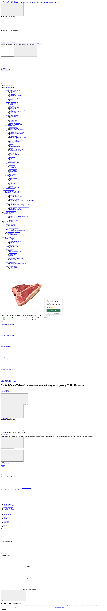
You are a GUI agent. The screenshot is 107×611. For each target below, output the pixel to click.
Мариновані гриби (14, 162)
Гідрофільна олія (13, 242)
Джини (11, 179)
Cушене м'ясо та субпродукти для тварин (19, 216)
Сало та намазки (13, 121)
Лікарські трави (13, 170)
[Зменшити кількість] (12, 442)
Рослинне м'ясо (13, 134)
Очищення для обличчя (15, 241)
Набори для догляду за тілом (16, 257)
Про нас (19, 2)
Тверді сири (12, 91)
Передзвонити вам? (5, 69)
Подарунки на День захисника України (19, 204)
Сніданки (11, 106)
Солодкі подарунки (14, 194)
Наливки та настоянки (15, 180)
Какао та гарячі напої (14, 173)
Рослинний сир (13, 136)
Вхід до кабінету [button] (7, 514)
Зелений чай (12, 166)
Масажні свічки (13, 253)
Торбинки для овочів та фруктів (17, 230)
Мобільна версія (26, 488)
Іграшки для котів (13, 220)
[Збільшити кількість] (12, 456)
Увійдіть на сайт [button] (5, 418)
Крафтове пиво (13, 178)
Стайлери (11, 247)
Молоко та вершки (14, 96)
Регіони (15, 2)
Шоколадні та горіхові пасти (16, 149)
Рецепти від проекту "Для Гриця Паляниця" (43, 2)
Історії (55, 2)
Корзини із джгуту (13, 228)
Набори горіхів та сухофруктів (16, 197)
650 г (4, 434)
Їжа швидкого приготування (16, 113)
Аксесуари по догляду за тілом (17, 258)
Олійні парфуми (13, 268)
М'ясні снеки (12, 119)
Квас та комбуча (13, 174)
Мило (10, 250)
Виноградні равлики (14, 123)
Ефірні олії (12, 157)
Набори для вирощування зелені (17, 129)
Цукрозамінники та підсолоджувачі (18, 110)
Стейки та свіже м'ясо (14, 120)
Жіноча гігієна (13, 259)
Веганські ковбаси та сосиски (16, 132)
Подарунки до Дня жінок (15, 209)
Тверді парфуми (13, 267)
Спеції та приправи (14, 154)
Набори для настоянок (14, 187)
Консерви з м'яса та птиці (15, 124)
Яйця (10, 100)
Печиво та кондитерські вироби (17, 140)
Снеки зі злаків (13, 112)
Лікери (11, 186)
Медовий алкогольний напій (16, 184)
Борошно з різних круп (15, 111)
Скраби (11, 255)
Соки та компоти (13, 171)
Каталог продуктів (5, 2)
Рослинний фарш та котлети (16, 133)
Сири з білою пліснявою (15, 95)
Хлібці (11, 104)
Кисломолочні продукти (15, 98)
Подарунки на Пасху (14, 208)
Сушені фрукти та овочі (15, 128)
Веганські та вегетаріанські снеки (17, 137)
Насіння (11, 148)
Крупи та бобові (13, 108)
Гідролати (11, 243)
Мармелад (11, 142)
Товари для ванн (13, 254)
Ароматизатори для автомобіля (17, 236)
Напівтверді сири (13, 92)
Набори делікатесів (14, 195)
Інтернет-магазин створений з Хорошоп (10, 489)
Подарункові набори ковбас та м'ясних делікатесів (21, 200)
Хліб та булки (12, 103)
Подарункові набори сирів (15, 196)
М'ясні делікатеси (13, 117)
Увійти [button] (2, 432)
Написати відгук (5, 391)
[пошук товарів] (25, 51)
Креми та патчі (13, 245)
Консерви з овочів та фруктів (16, 159)
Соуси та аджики (13, 153)
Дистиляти (12, 183)
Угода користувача (59, 607)
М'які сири (12, 94)
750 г (7, 434)
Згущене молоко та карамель (16, 150)
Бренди (11, 2)
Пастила (11, 144)
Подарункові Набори (8, 190)
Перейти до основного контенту (9, 1)
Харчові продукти (8, 88)
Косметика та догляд (8, 238)
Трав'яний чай (12, 167)
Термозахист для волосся (15, 264)
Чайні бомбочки (13, 169)
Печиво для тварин (14, 217)
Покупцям (23, 2)
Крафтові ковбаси (13, 116)
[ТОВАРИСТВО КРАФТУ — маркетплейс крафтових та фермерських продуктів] (8, 475)
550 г (2, 434)
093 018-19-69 (4, 68)
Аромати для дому (13, 234)
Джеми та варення (13, 161)
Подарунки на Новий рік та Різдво (17, 205)
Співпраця (29, 2)
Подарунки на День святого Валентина (19, 207)
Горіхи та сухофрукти (14, 146)
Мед (10, 145)
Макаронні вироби (14, 107)
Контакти (59, 2)
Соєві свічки (12, 225)
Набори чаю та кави (14, 199)
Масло (11, 99)
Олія (10, 155)
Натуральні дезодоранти (15, 251)
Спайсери (11, 182)
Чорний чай (12, 165)
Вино (10, 176)
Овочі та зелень (13, 127)
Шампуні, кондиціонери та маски (17, 263)
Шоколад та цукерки (14, 141)
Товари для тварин (8, 213)
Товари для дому (7, 222)
